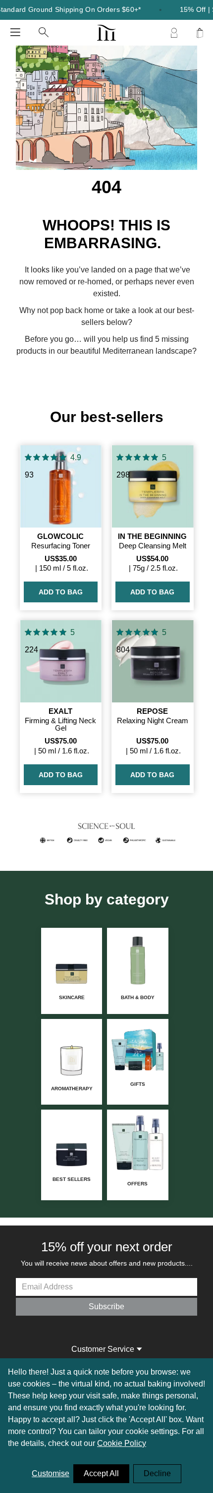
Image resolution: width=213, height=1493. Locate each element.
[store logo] (106, 33)
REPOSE (152, 711)
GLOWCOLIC (60, 536)
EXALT (60, 711)
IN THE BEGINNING (152, 536)
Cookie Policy (121, 1443)
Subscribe (106, 1306)
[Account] (174, 33)
